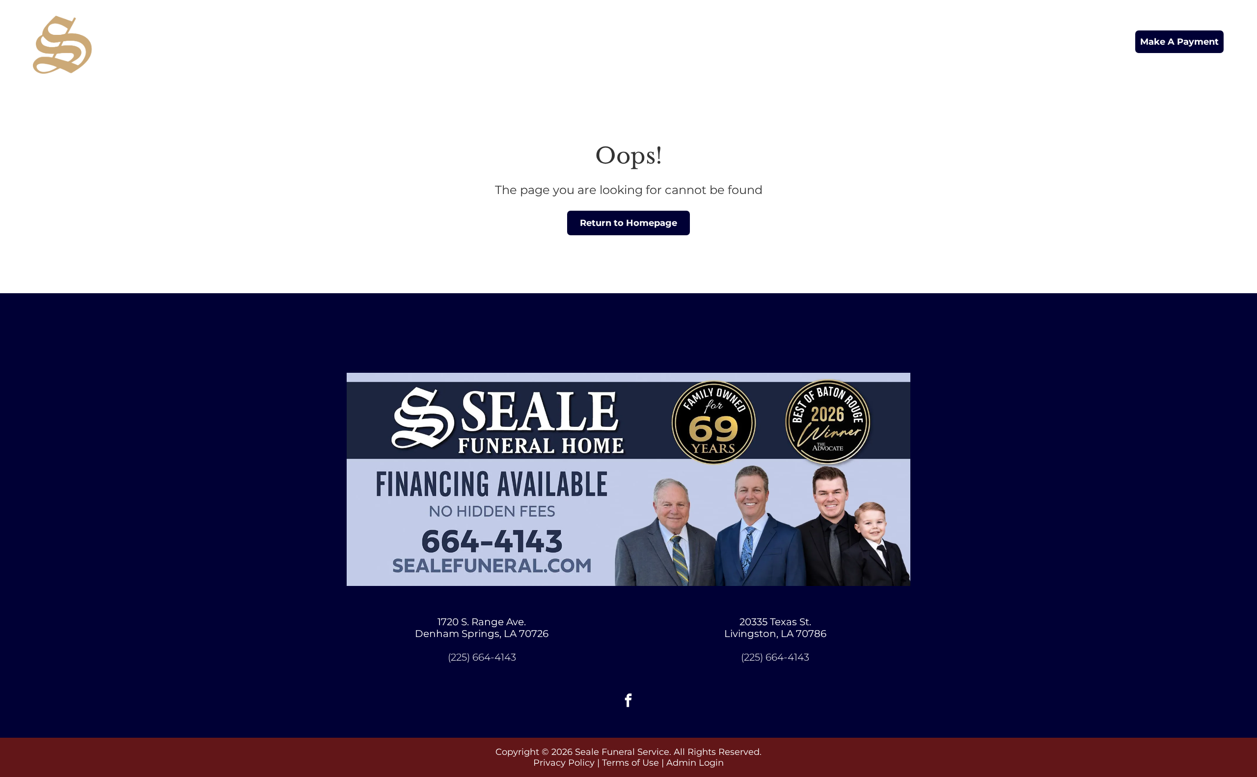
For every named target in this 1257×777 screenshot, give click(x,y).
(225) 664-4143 (482, 657)
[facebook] (628, 702)
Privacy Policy (564, 762)
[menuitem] (638, 42)
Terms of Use (630, 762)
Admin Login (695, 762)
